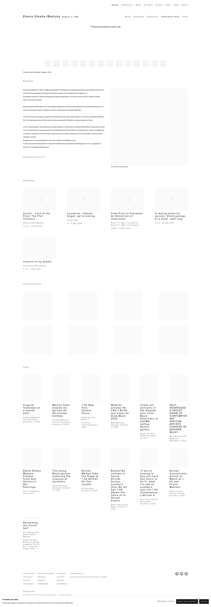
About (185, 5)
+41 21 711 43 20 (28, 583)
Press (185, 17)
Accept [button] (204, 601)
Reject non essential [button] (187, 601)
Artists (115, 5)
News (138, 5)
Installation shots (170, 17)
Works (128, 17)
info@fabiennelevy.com (77, 573)
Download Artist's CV (36, 157)
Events (159, 5)
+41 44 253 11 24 (62, 583)
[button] (47, 63)
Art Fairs (148, 5)
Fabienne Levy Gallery (37, 5)
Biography (139, 17)
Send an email (186, 574)
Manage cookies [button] (29, 591)
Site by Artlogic (65, 595)
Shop (176, 5)
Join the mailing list (181, 574)
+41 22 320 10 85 (42, 583)
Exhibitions (127, 5)
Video (168, 5)
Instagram (177, 574)
